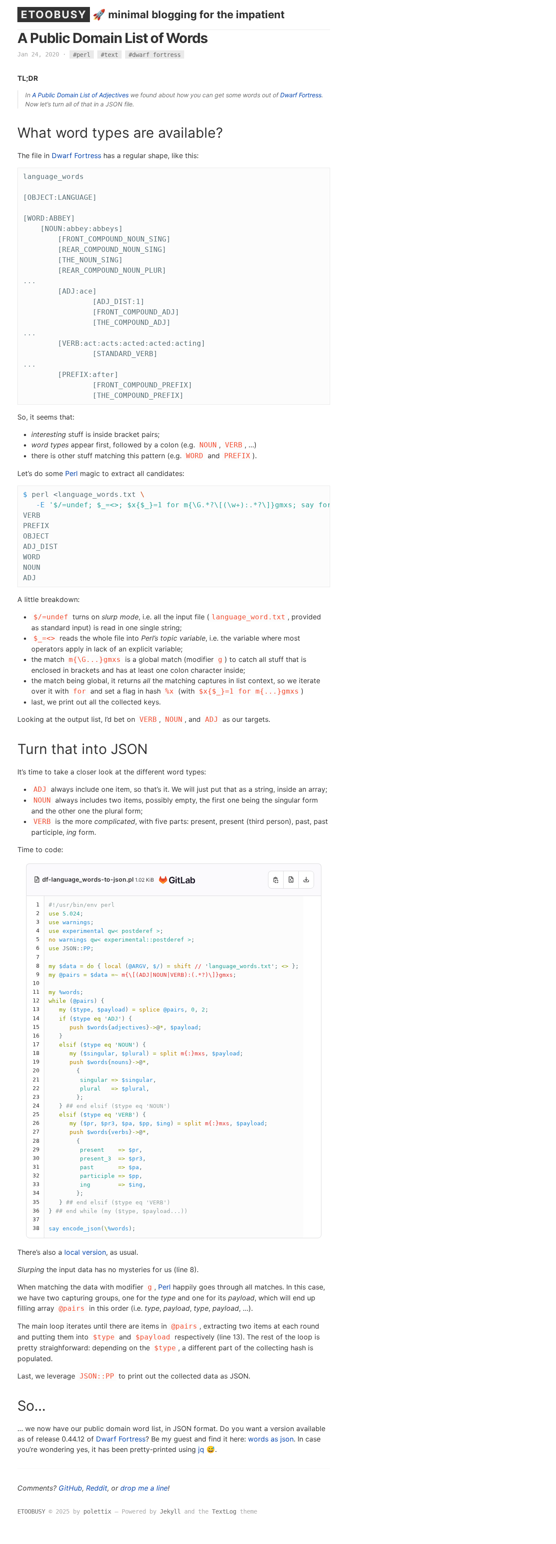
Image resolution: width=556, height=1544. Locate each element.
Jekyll (170, 1511)
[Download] (306, 879)
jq (201, 1449)
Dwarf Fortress (300, 95)
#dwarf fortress (155, 54)
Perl (71, 473)
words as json (271, 1439)
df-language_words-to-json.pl (88, 879)
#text (109, 54)
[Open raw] (290, 879)
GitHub (70, 1488)
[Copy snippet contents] (275, 879)
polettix (97, 1511)
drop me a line (144, 1488)
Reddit (96, 1488)
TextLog (224, 1511)
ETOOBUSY (53, 14)
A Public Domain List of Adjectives (80, 95)
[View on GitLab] (175, 880)
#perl (81, 54)
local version (85, 1252)
